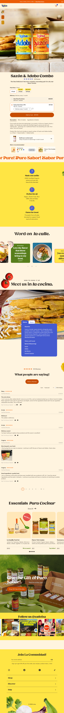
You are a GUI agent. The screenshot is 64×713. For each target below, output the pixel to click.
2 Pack (13, 91)
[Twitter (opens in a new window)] (24, 670)
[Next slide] (36, 266)
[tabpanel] (32, 128)
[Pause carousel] (32, 266)
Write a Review (32, 381)
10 (41, 489)
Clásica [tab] (25, 322)
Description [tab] (13, 120)
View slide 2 (30, 551)
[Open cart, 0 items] (56, 5)
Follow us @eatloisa (32, 616)
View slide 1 (29, 551)
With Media (59, 387)
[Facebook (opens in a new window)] (40, 670)
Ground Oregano (29, 353)
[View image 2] (2, 17)
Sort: (42, 387)
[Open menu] (61, 5)
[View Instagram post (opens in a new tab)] (10, 627)
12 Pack (28, 91)
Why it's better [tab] (22, 120)
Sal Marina (27, 351)
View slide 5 (34, 551)
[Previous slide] (28, 266)
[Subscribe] (51, 659)
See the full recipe (30, 337)
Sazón (26, 346)
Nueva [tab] (32, 322)
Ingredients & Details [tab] (33, 120)
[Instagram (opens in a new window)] (9, 670)
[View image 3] (2, 22)
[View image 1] (2, 12)
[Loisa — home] (4, 5)
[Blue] (23, 149)
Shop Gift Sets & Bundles (17, 589)
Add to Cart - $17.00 (32, 115)
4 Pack (20, 91)
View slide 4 (33, 551)
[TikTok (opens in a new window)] (55, 670)
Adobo (26, 348)
